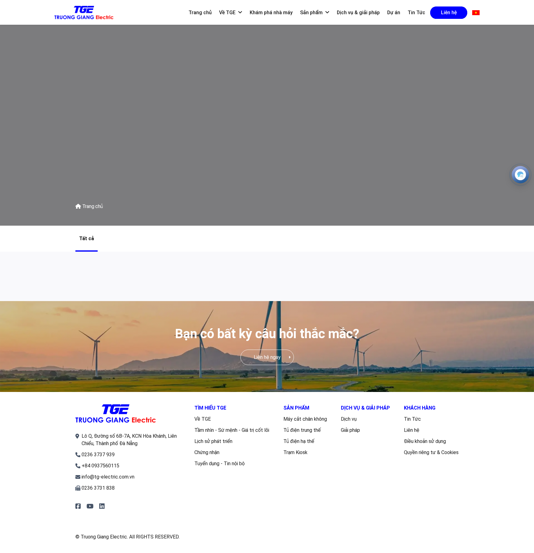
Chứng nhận (206, 452)
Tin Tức (412, 419)
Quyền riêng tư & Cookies (431, 452)
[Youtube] (90, 506)
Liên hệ (411, 430)
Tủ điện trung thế (302, 430)
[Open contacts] (520, 174)
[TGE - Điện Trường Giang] (83, 12)
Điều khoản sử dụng (425, 441)
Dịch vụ (349, 419)
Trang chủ (92, 206)
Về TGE (202, 419)
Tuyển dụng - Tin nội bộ (219, 463)
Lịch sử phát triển (213, 441)
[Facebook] (78, 506)
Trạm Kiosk (295, 452)
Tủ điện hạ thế (298, 441)
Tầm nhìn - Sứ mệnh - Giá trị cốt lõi (231, 430)
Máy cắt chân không (305, 419)
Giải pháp (350, 430)
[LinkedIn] (102, 506)
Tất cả (86, 238)
